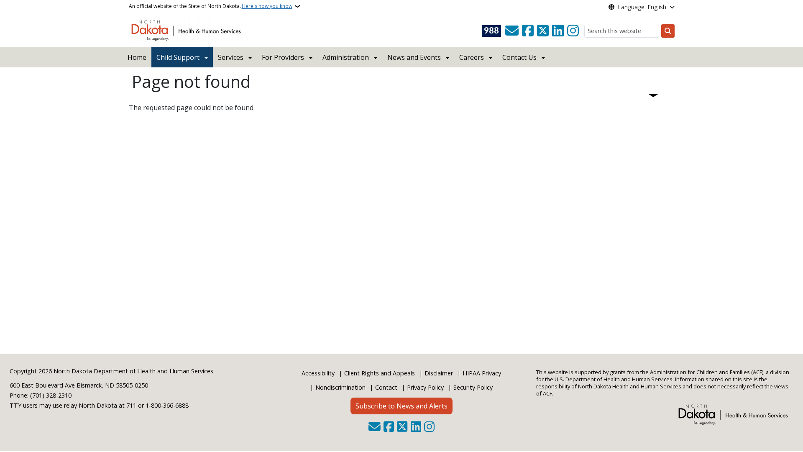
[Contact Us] (512, 31)
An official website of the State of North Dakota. (210, 6)
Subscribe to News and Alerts (401, 406)
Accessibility (318, 373)
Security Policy (473, 387)
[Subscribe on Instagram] (573, 31)
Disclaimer (439, 373)
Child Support (177, 57)
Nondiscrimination (340, 387)
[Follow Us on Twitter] (543, 31)
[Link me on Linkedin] (558, 31)
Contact (386, 387)
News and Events (414, 57)
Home (137, 57)
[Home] (187, 29)
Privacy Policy (425, 387)
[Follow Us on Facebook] (528, 31)
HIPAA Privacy (482, 373)
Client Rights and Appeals (379, 373)
